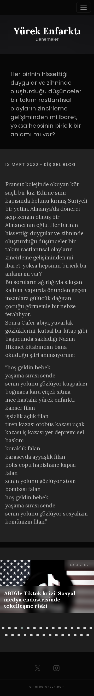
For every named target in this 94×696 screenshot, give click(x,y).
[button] (3, 628)
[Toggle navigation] (83, 7)
